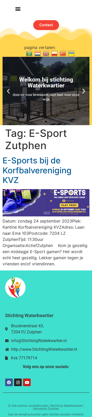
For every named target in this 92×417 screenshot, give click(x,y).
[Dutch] (37, 53)
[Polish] (54, 53)
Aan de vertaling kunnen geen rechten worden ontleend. (46, 414)
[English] (45, 53)
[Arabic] (28, 53)
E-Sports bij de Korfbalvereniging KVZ (37, 170)
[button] (18, 9)
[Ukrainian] (70, 53)
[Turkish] (62, 53)
